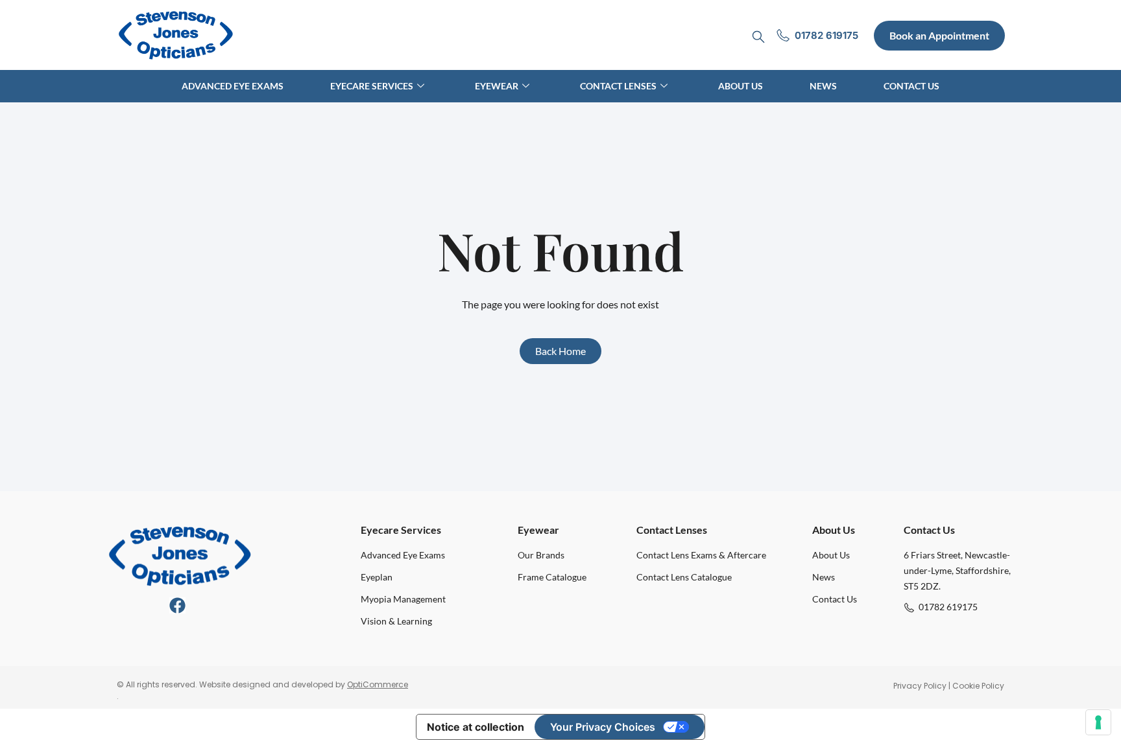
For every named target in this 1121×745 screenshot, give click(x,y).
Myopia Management (403, 598)
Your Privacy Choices (602, 726)
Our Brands (541, 554)
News (823, 85)
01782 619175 (948, 606)
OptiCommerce (377, 684)
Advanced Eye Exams (232, 85)
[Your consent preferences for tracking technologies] (1098, 722)
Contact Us (911, 85)
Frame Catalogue (552, 576)
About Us (740, 85)
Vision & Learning (396, 620)
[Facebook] (177, 605)
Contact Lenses (618, 85)
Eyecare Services (371, 85)
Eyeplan (376, 576)
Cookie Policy (978, 685)
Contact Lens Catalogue (684, 576)
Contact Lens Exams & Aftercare (701, 554)
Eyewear (496, 85)
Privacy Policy (919, 685)
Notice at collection (475, 726)
